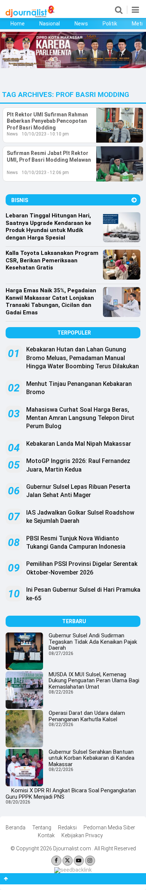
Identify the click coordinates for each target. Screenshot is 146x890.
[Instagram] (90, 860)
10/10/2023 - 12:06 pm (45, 172)
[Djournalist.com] (30, 15)
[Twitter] (68, 860)
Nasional (49, 24)
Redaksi (67, 827)
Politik (110, 24)
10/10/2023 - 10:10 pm (45, 134)
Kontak (46, 835)
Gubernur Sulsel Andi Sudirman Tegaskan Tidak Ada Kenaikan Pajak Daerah (93, 641)
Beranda (15, 827)
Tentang (41, 827)
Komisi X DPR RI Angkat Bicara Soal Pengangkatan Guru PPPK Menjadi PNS (71, 793)
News (81, 24)
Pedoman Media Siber (109, 827)
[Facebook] (56, 860)
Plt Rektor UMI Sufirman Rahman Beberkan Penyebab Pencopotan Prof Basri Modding (47, 121)
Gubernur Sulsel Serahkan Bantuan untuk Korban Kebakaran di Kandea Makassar (91, 758)
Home (17, 24)
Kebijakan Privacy (82, 835)
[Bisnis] (134, 200)
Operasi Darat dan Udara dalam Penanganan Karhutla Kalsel (87, 716)
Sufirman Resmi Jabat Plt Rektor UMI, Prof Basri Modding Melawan (49, 156)
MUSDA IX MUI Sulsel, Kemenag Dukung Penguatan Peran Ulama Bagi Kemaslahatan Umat (94, 680)
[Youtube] (79, 860)
